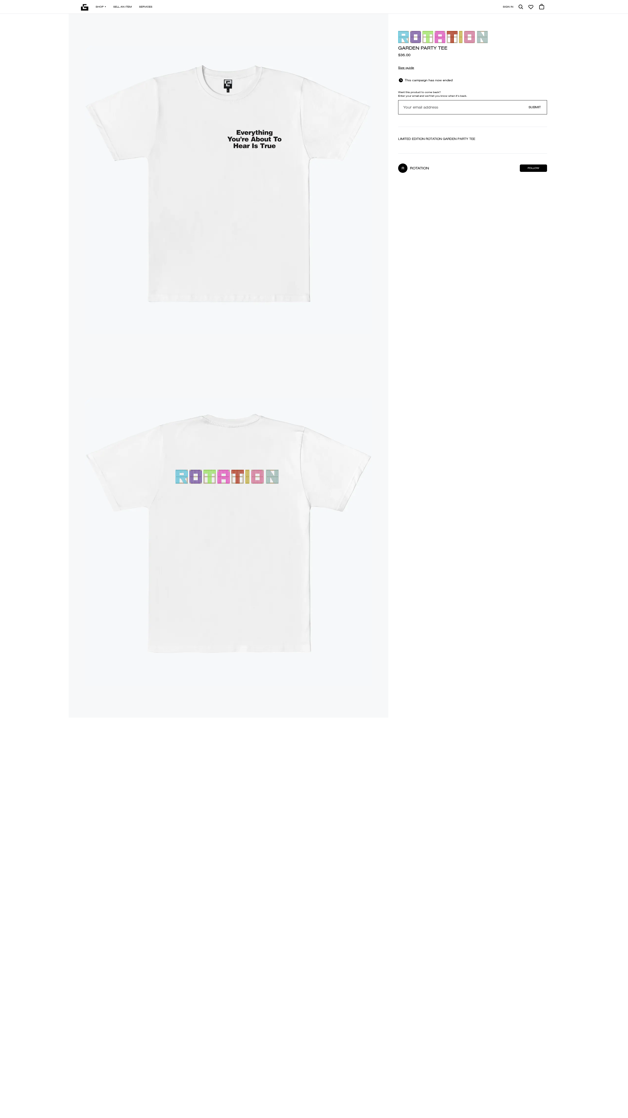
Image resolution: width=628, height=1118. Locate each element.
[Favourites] (530, 6)
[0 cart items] (541, 6)
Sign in (508, 6)
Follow (533, 168)
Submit (535, 107)
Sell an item (122, 6)
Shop (100, 6)
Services (145, 6)
